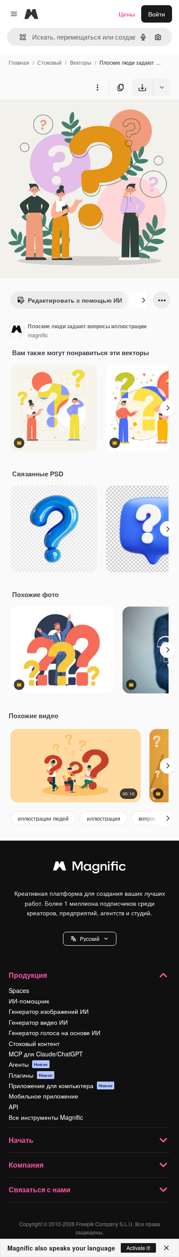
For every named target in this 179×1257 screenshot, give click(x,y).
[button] (89, 939)
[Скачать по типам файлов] (161, 87)
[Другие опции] (97, 87)
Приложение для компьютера (61, 1085)
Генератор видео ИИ (38, 1022)
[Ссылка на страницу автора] (16, 330)
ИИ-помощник (29, 1000)
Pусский (89, 938)
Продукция (28, 975)
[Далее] (143, 300)
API (13, 1106)
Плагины (31, 1075)
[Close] (166, 1248)
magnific (38, 335)
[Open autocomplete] (19, 37)
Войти (156, 14)
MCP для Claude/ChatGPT (46, 1053)
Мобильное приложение (43, 1096)
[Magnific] (89, 867)
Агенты (28, 1064)
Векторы (80, 62)
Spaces (19, 990)
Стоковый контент (34, 1043)
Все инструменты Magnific (46, 1117)
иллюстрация (103, 818)
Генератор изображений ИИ (49, 1011)
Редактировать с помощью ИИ (75, 300)
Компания (26, 1165)
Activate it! (138, 1247)
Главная (19, 62)
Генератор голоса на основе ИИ (54, 1032)
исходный (58, 116)
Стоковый (49, 62)
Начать (21, 1140)
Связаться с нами (39, 1189)
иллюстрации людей (43, 818)
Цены (127, 14)
